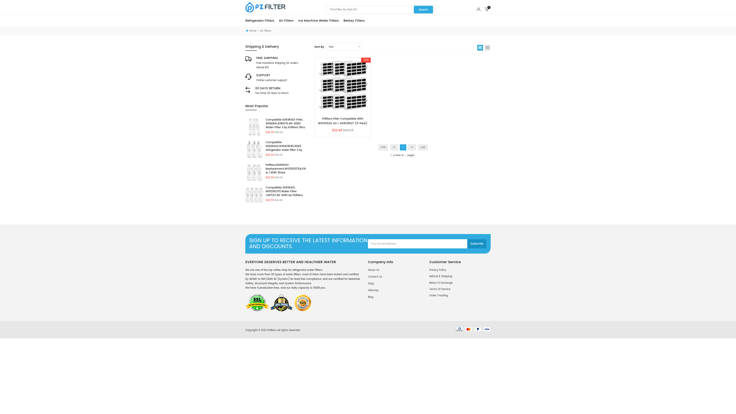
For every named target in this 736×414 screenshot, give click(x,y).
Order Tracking (438, 296)
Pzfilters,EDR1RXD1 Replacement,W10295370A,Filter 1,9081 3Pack (286, 169)
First (383, 147)
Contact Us (375, 277)
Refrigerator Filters (259, 20)
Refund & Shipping (440, 276)
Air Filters (286, 20)
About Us (373, 270)
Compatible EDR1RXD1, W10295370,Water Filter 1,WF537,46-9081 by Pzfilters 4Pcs (284, 191)
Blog (370, 297)
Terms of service (439, 289)
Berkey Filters (354, 20)
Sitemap (373, 290)
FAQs (371, 284)
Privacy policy (437, 270)
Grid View (480, 48)
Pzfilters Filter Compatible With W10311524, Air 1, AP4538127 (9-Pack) (342, 121)
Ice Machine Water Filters (318, 20)
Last (423, 147)
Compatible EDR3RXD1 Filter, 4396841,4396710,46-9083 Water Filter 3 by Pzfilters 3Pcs (285, 123)
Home (252, 31)
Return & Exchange (441, 283)
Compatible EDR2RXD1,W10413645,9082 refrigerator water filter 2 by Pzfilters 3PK (284, 146)
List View (487, 48)
